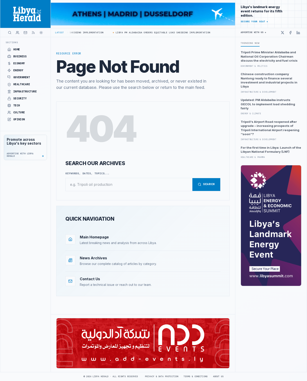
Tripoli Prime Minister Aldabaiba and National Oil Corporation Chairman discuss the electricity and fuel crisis (269, 56)
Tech (16, 105)
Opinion (19, 119)
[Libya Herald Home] (25, 14)
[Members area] (17, 32)
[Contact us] (25, 32)
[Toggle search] (10, 32)
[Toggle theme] (41, 32)
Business (20, 56)
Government (21, 77)
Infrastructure (25, 91)
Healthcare (21, 84)
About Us (218, 376)
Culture (19, 112)
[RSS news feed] (33, 32)
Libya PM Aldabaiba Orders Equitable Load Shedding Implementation (156, 32)
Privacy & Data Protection (161, 376)
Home (16, 49)
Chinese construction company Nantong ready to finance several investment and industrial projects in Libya (269, 80)
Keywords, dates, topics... (87, 173)
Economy (19, 63)
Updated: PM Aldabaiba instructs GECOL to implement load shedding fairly (268, 104)
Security (20, 98)
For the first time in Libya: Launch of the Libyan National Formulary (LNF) (271, 149)
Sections (12, 42)
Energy (18, 70)
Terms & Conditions (195, 376)
